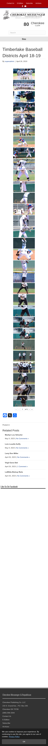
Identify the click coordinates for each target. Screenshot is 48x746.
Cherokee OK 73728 (10, 709)
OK (24, 742)
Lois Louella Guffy (13, 444)
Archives (38, 3)
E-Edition (20, 3)
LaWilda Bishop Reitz (14, 472)
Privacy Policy (14, 737)
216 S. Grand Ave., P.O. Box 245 (15, 706)
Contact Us (10, 3)
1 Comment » (22, 466)
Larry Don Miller (11, 453)
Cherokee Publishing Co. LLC (13, 702)
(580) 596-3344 (8, 713)
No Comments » (22, 438)
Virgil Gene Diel (11, 463)
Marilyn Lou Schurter (14, 435)
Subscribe (29, 3)
